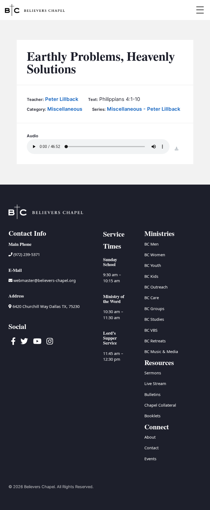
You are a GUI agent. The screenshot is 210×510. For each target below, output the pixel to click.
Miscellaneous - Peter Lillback (143, 109)
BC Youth (152, 265)
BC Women (154, 254)
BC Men (151, 244)
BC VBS (151, 330)
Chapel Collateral (160, 405)
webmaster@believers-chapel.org (44, 280)
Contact (151, 447)
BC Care (151, 297)
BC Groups (154, 308)
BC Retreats (155, 340)
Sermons (152, 372)
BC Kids (151, 276)
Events (150, 458)
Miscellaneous (64, 109)
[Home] (35, 10)
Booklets (152, 415)
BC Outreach (156, 287)
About (150, 437)
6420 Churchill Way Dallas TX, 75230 (45, 306)
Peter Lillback (61, 99)
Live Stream (155, 383)
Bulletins (152, 394)
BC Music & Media (161, 351)
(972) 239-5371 (26, 254)
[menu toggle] (200, 10)
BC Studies (154, 319)
